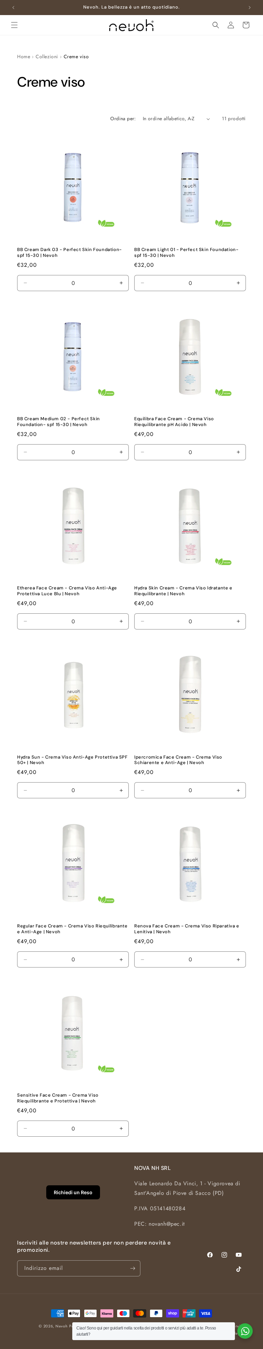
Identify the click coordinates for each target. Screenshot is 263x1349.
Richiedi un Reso (73, 1192)
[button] (14, 25)
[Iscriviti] (132, 1268)
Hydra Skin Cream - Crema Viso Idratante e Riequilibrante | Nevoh (183, 591)
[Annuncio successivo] (249, 7)
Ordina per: (123, 118)
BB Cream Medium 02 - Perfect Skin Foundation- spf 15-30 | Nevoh (58, 421)
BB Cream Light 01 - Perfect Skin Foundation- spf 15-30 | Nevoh (186, 252)
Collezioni (47, 56)
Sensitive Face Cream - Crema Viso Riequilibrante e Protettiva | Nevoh (58, 1098)
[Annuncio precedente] (13, 7)
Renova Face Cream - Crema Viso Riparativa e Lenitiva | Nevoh (186, 929)
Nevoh (61, 1326)
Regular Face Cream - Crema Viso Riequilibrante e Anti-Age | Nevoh (72, 929)
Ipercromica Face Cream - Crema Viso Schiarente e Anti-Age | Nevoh (178, 760)
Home (23, 56)
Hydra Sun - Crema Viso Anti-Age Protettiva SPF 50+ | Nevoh (72, 760)
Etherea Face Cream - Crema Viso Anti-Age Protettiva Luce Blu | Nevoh (67, 591)
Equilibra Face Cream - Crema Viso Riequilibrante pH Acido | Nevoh (174, 421)
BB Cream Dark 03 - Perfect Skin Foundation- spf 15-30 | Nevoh (69, 252)
